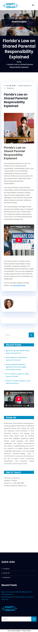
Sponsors (6, 577)
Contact (6, 569)
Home (19, 62)
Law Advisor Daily (19, 285)
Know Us (6, 573)
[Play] (7, 406)
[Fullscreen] (31, 406)
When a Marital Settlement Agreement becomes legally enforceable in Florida (16, 366)
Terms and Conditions (14, 630)
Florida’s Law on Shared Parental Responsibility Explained (16, 100)
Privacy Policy (26, 630)
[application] (19, 398)
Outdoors (10, 88)
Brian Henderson (25, 86)
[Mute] (28, 406)
